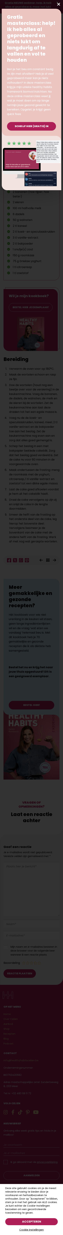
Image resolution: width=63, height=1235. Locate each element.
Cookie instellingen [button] (31, 1229)
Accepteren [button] (31, 1222)
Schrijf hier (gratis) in (31, 126)
